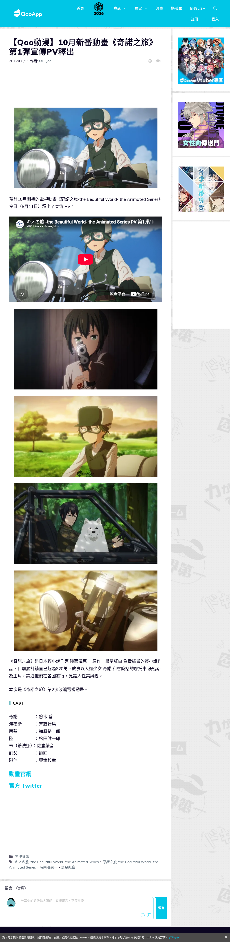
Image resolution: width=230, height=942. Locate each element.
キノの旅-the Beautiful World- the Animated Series (57, 862)
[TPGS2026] (99, 8)
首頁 (80, 8)
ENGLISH (197, 8)
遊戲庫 (176, 8)
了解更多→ (175, 937)
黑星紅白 (68, 867)
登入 (215, 19)
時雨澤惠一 (49, 867)
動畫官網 (20, 773)
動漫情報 (22, 856)
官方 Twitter (25, 785)
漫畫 (159, 8)
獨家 (138, 8)
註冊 (194, 19)
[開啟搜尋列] (215, 8)
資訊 (117, 8)
